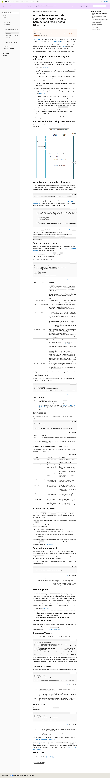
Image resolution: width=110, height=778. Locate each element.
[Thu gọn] (19, 10)
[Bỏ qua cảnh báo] (108, 5)
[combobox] (10, 13)
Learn (34, 11)
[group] (55, 218)
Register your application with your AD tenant (99, 14)
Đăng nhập (106, 1)
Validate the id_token (96, 22)
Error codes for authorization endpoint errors (44, 739)
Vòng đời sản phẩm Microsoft (45, 6)
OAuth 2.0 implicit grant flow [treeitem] (12, 35)
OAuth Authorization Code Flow (52, 629)
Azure (47, 11)
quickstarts (42, 93)
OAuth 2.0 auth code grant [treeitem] (11, 37)
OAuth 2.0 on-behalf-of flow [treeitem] (11, 40)
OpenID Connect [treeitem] (9, 33)
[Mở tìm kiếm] (102, 2)
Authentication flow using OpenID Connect (99, 17)
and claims (51, 758)
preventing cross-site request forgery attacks (58, 343)
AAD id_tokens (49, 544)
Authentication (53, 11)
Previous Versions (41, 11)
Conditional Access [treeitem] (8, 51)
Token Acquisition (95, 27)
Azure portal (45, 67)
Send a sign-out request (97, 24)
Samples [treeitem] (4, 17)
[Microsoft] (2, 2)
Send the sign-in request (97, 21)
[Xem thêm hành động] (76, 11)
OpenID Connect (37, 39)
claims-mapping (66, 229)
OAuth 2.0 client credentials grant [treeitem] (12, 43)
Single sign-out (95, 25)
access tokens (38, 744)
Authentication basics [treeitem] (9, 27)
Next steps (94, 30)
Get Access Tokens (96, 29)
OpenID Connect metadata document (100, 19)
